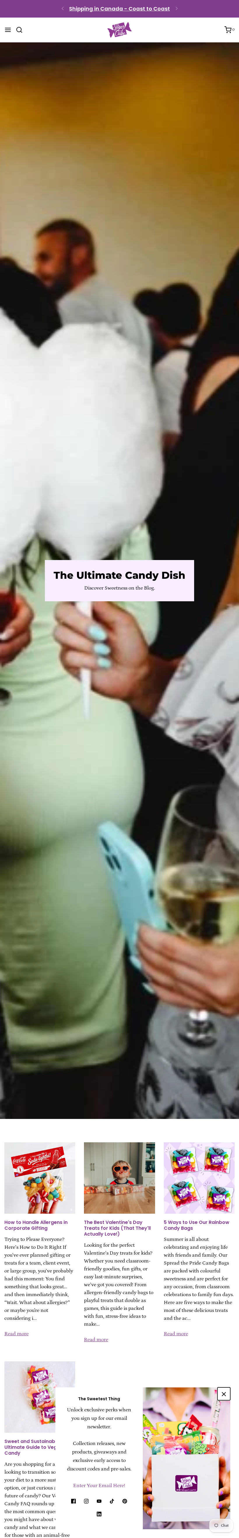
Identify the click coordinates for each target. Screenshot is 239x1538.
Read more (16, 1334)
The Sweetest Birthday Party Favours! (119, 11)
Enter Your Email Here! (99, 1486)
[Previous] (62, 8)
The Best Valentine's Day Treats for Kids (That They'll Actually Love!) (117, 1228)
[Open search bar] (21, 30)
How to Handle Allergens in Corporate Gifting (36, 1225)
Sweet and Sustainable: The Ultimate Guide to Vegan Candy (37, 1447)
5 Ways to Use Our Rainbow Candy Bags (196, 1225)
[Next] (176, 8)
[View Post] (39, 1177)
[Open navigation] (8, 30)
